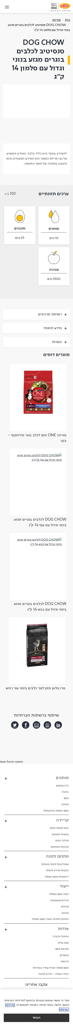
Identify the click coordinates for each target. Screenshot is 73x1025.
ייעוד (64, 886)
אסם (66, 798)
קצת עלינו (63, 943)
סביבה (65, 913)
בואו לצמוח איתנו (59, 828)
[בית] (60, 7)
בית (67, 20)
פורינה (56, 20)
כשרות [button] (57, 342)
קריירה (62, 820)
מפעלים (64, 955)
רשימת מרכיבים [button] (50, 314)
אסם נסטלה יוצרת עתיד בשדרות (51, 968)
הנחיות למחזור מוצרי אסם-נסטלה (50, 919)
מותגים (62, 778)
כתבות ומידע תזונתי (57, 870)
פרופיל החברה (61, 936)
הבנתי (36, 1017)
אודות (63, 929)
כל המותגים (62, 785)
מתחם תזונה (57, 856)
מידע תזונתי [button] (52, 328)
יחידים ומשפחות (59, 900)
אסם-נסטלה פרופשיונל (56, 810)
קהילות (65, 906)
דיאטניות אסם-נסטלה (57, 877)
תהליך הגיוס (62, 840)
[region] (36, 1007)
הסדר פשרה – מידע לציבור (53, 974)
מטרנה (65, 804)
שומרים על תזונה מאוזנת (55, 864)
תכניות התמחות (60, 847)
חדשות (65, 961)
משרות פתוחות (60, 834)
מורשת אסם (62, 949)
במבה (65, 792)
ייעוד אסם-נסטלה (59, 894)
